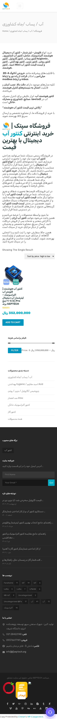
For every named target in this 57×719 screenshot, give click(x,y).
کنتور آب (12, 133)
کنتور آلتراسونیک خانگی (19, 405)
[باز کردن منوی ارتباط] (50, 712)
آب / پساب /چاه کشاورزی (20, 377)
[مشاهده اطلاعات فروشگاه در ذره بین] (30, 683)
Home (5, 31)
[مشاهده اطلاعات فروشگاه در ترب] (8, 683)
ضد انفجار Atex (15, 398)
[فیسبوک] (7, 704)
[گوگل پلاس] (19, 704)
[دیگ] (28, 708)
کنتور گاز (12, 412)
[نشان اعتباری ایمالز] (21, 683)
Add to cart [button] (13, 322)
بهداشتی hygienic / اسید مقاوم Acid (25, 384)
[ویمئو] (10, 708)
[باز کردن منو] (20, 6)
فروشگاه (38, 31)
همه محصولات (15, 419)
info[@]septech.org (16, 651)
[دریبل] (25, 704)
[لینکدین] (31, 704)
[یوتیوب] (16, 708)
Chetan (21, 716)
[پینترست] (22, 708)
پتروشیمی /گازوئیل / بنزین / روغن (23, 391)
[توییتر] (13, 704)
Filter (14, 350)
